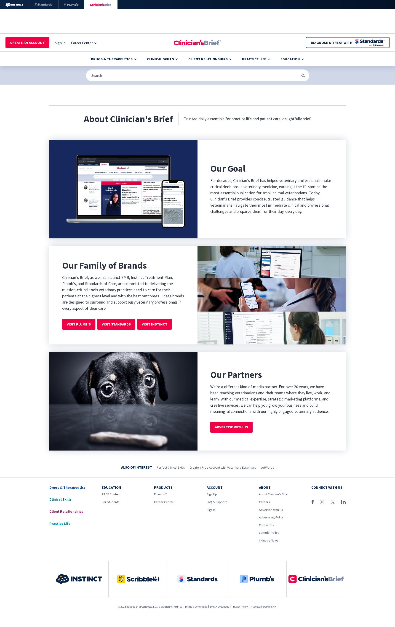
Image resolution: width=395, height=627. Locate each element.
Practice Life (254, 59)
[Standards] (44, 4)
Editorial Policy (269, 533)
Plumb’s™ (160, 494)
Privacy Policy (240, 606)
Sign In (211, 510)
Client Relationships (208, 59)
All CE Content (111, 494)
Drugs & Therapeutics (112, 59)
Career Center (163, 502)
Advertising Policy (271, 517)
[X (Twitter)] (332, 502)
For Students (111, 502)
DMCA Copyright (219, 606)
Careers (264, 502)
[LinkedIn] (343, 502)
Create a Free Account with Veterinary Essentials (222, 467)
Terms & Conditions (196, 606)
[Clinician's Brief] (100, 4)
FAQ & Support (217, 502)
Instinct (177, 606)
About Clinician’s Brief (273, 494)
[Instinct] (14, 4)
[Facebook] (312, 502)
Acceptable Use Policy (263, 606)
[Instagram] (322, 502)
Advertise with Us (271, 510)
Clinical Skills (160, 59)
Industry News (268, 540)
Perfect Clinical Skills (171, 467)
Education (290, 59)
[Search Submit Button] (303, 75)
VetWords (267, 467)
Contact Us (266, 525)
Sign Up (212, 494)
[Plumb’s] (71, 4)
